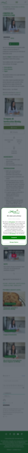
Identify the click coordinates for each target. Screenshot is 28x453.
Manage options (14, 242)
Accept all (14, 237)
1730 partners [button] (11, 221)
